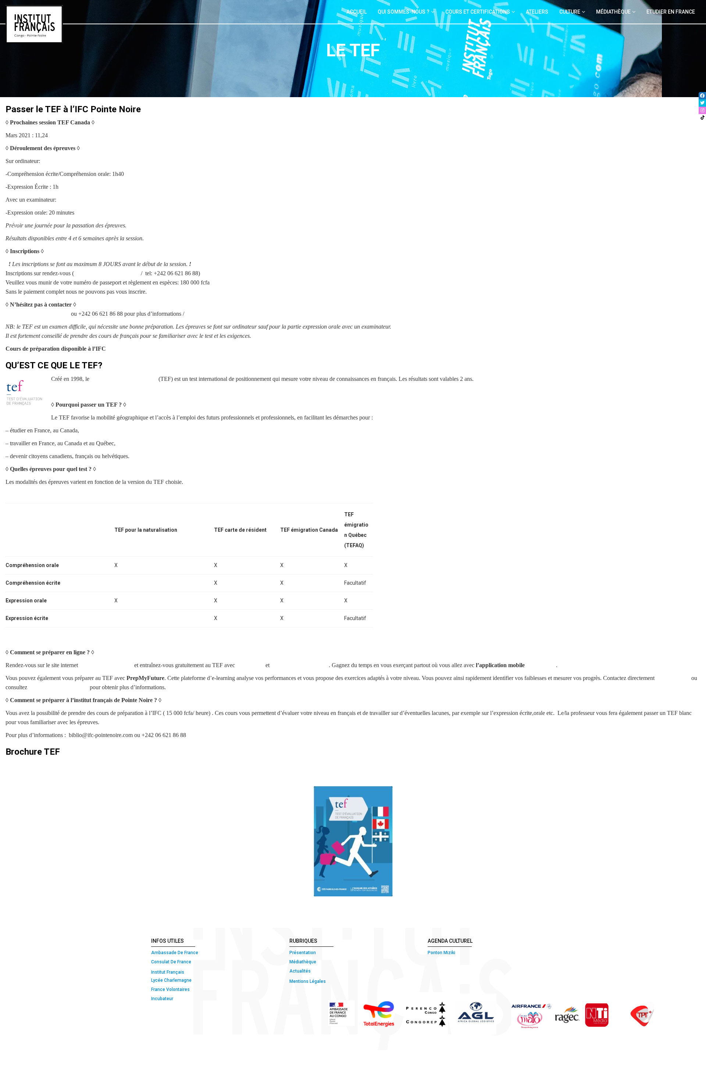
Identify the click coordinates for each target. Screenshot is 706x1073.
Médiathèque (302, 961)
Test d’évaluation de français (124, 379)
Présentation (302, 952)
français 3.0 (542, 665)
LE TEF (195, 314)
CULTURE (569, 12)
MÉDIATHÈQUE (613, 12)
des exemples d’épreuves (300, 665)
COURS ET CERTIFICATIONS (477, 12)
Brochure (47, 765)
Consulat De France (171, 961)
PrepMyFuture (673, 678)
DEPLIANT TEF (26, 778)
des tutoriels (250, 665)
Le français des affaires (106, 665)
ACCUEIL (356, 12)
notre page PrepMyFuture (58, 687)
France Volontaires (170, 989)
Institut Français (167, 972)
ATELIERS (537, 12)
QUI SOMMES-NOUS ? (403, 12)
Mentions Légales (307, 981)
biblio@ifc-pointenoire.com (107, 273)
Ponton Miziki (441, 952)
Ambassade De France (174, 952)
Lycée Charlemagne (171, 980)
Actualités (300, 971)
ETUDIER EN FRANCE (670, 12)
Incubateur (162, 998)
